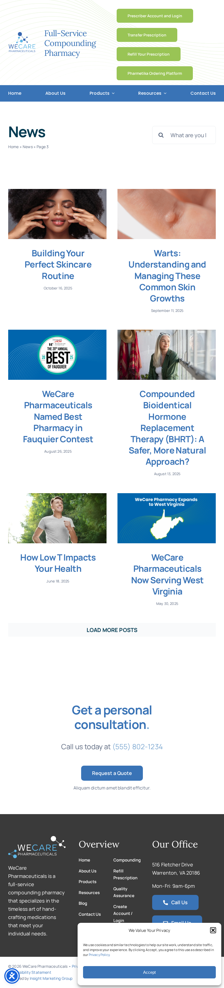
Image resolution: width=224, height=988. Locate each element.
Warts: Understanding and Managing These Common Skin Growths (167, 275)
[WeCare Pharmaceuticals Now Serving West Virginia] (166, 518)
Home (13, 146)
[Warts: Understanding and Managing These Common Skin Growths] (166, 214)
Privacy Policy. (99, 954)
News (28, 146)
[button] (213, 930)
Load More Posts (112, 630)
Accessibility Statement (29, 972)
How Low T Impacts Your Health (58, 562)
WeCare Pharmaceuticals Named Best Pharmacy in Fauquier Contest (58, 416)
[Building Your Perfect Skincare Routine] (57, 214)
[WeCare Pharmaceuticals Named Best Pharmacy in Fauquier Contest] (57, 355)
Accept (149, 972)
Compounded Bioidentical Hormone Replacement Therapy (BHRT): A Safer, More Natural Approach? (167, 427)
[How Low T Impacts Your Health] (57, 518)
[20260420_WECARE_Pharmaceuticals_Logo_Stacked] (22, 34)
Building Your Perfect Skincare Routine (58, 264)
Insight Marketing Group (51, 978)
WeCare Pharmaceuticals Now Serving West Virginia (167, 574)
